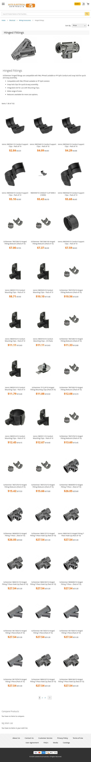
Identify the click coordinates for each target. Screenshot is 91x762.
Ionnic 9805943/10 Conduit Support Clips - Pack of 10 (15, 194)
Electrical (12, 20)
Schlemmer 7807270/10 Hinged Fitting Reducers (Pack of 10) (15, 486)
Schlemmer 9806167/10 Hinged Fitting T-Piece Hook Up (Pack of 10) (43, 680)
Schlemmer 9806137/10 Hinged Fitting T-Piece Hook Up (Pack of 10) (43, 534)
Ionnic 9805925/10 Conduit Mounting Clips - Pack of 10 (43, 291)
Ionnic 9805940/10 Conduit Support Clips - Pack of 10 (43, 145)
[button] (77, 3)
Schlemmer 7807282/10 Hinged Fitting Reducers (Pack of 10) (71, 388)
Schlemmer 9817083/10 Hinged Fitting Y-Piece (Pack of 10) (71, 632)
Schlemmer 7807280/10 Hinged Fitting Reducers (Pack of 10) (71, 340)
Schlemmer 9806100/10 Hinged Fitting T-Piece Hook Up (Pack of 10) (43, 583)
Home (4, 20)
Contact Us (29, 738)
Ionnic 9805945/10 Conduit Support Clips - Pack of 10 (71, 242)
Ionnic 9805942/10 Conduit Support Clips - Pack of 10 (71, 145)
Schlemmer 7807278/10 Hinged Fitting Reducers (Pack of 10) (71, 437)
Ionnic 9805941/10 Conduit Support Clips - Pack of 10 (15, 145)
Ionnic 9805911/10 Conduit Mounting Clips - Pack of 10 (43, 437)
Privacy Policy (62, 738)
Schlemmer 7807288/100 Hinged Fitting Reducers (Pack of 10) (43, 242)
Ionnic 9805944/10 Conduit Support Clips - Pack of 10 (71, 194)
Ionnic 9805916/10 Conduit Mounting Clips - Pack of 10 (15, 340)
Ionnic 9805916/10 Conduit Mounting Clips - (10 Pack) (43, 340)
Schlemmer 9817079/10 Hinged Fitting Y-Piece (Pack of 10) (15, 680)
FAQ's (46, 742)
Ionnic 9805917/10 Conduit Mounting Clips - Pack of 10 (15, 291)
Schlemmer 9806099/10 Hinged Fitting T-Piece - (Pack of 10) (71, 486)
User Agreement (32, 742)
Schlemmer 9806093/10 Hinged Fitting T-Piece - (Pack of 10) (15, 534)
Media (55, 742)
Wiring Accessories (25, 20)
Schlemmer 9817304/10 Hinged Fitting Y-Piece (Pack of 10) (15, 632)
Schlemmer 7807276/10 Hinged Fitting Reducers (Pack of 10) (71, 291)
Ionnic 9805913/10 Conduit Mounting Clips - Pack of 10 (15, 388)
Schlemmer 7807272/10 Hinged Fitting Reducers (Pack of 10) (43, 486)
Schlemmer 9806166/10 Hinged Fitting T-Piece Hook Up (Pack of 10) (71, 680)
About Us (16, 738)
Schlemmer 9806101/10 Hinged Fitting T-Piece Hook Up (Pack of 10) (15, 583)
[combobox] (45, 14)
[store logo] (21, 5)
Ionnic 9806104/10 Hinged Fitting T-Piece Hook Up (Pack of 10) (71, 534)
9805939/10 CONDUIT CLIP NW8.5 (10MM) (43, 194)
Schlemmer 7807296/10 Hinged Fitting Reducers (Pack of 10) (15, 242)
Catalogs (66, 742)
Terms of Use (78, 738)
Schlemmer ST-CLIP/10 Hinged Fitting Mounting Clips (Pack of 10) (43, 388)
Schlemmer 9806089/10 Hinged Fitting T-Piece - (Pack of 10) (71, 583)
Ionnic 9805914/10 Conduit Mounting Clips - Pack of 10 (15, 437)
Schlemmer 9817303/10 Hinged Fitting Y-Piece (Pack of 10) (43, 632)
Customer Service (45, 738)
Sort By (68, 25)
